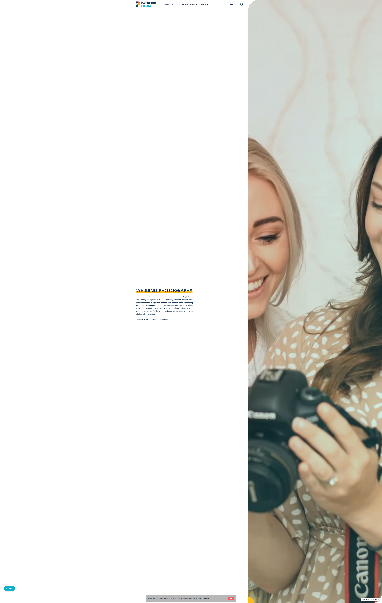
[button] (169, 4)
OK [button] (231, 598)
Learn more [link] (207, 598)
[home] (146, 4)
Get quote (10, 588)
